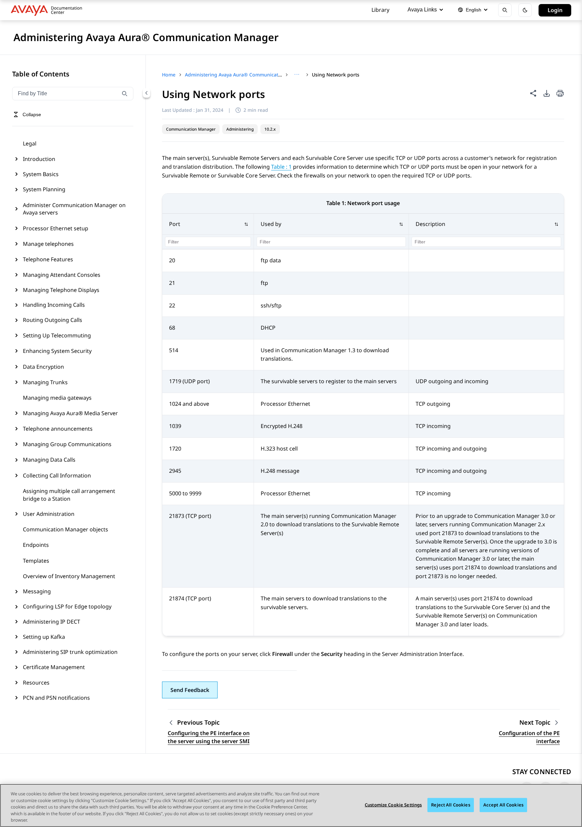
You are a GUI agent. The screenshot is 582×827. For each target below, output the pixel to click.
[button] (208, 224)
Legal (29, 143)
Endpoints (36, 545)
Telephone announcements (58, 428)
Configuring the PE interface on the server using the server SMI (209, 737)
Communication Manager (191, 129)
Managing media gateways (57, 397)
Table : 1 (281, 166)
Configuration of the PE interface (529, 737)
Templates (36, 560)
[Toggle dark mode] (525, 10)
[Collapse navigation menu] (146, 93)
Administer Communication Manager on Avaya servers (74, 208)
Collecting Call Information (57, 475)
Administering (240, 129)
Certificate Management (54, 667)
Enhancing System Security (57, 351)
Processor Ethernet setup (55, 228)
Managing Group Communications (67, 444)
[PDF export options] (547, 93)
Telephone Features (48, 259)
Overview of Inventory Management (69, 576)
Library (380, 9)
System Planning (44, 189)
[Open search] (505, 10)
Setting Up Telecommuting (57, 335)
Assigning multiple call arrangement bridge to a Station (69, 494)
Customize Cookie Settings (393, 805)
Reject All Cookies (450, 805)
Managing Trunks (45, 382)
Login (555, 10)
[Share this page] (533, 93)
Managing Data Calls (49, 459)
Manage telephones (48, 243)
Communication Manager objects (65, 529)
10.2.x (270, 129)
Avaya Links (422, 9)
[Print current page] (560, 93)
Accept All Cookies (503, 805)
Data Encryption (43, 366)
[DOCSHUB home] (48, 10)
